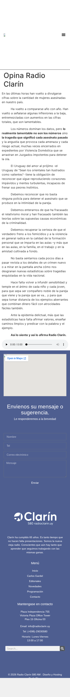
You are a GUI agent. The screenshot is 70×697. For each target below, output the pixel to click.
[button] (64, 35)
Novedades (35, 586)
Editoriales (35, 581)
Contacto (35, 596)
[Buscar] (62, 648)
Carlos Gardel (35, 575)
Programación (35, 591)
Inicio (35, 570)
